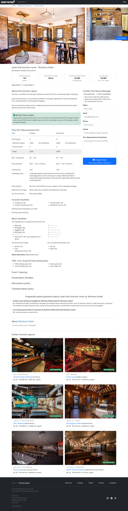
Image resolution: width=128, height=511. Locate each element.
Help (124, 2)
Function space (24, 483)
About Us (68, 483)
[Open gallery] (107, 24)
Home (14, 6)
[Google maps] (33, 85)
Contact (80, 483)
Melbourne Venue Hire (25, 6)
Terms (91, 483)
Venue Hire (21, 2)
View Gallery (121, 38)
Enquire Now (100, 161)
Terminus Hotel (38, 6)
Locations (112, 483)
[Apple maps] (21, 85)
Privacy (101, 483)
